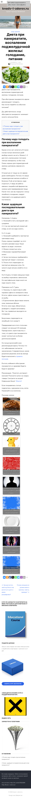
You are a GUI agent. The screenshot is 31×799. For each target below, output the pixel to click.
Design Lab (12, 795)
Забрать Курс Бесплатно (12, 683)
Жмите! (19, 381)
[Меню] (1, 1)
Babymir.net (19, 795)
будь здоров (15, 31)
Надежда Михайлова (17, 64)
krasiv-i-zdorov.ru (15, 9)
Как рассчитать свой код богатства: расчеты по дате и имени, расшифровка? (8, 589)
